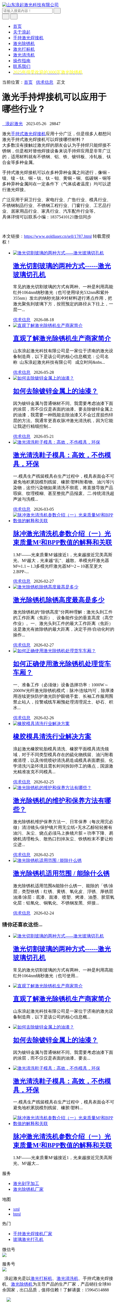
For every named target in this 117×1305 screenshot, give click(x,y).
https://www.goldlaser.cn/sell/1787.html (58, 236)
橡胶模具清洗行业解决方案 (52, 736)
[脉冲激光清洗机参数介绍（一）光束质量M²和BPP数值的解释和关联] (64, 520)
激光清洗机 (24, 55)
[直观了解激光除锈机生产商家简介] (48, 325)
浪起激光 (12, 123)
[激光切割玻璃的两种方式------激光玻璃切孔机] (58, 253)
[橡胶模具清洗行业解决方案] (41, 723)
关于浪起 (21, 32)
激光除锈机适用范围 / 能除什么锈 (61, 873)
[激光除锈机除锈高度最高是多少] (45, 587)
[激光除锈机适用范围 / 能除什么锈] (47, 860)
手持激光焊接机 (28, 37)
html (17, 1214)
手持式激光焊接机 (28, 133)
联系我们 (21, 66)
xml (16, 1209)
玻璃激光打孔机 (28, 1239)
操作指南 (21, 60)
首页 (17, 26)
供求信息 (44, 82)
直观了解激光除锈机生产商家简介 (62, 338)
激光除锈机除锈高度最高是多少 (58, 599)
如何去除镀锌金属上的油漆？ (55, 391)
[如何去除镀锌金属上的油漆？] (43, 378)
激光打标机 (24, 49)
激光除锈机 (24, 43)
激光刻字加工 (26, 1183)
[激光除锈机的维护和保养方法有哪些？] (52, 787)
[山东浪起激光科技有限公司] (30, 4)
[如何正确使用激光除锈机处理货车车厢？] (54, 650)
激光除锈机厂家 (28, 1189)
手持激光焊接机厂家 (32, 1233)
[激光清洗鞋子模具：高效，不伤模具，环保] (56, 442)
